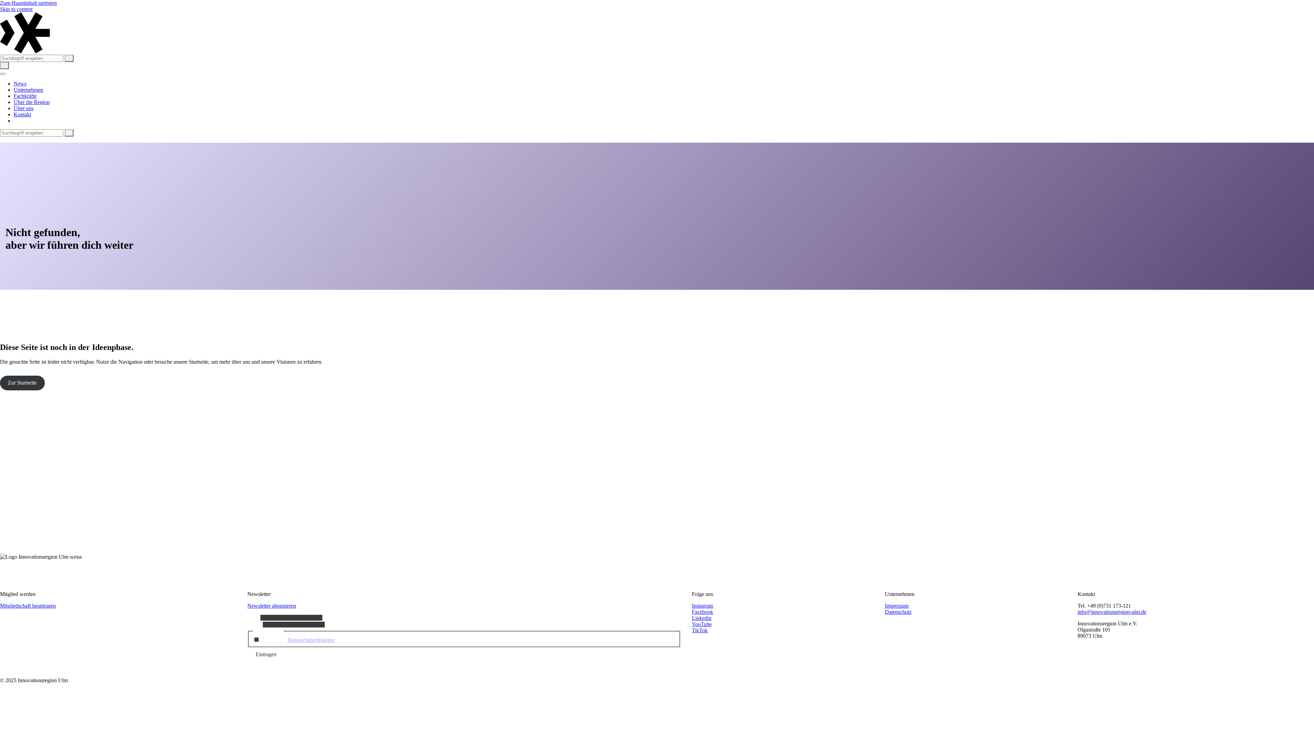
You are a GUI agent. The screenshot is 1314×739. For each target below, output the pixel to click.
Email (255, 624)
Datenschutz (898, 612)
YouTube (702, 624)
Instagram (702, 606)
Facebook (702, 612)
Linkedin (701, 618)
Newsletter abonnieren (271, 606)
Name (253, 617)
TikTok (700, 630)
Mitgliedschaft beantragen (28, 606)
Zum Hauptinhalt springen (28, 3)
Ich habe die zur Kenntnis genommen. (325, 640)
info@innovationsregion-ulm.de (1112, 612)
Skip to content (16, 9)
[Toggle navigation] (2, 74)
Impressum (897, 606)
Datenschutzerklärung (311, 640)
